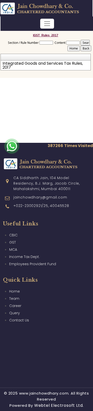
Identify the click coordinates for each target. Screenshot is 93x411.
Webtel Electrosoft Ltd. (59, 405)
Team (14, 298)
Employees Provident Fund (32, 263)
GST (12, 242)
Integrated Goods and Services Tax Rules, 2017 (42, 65)
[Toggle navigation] (47, 24)
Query (14, 312)
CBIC (13, 235)
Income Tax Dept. (24, 256)
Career (15, 305)
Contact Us (19, 320)
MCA (13, 249)
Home (14, 291)
